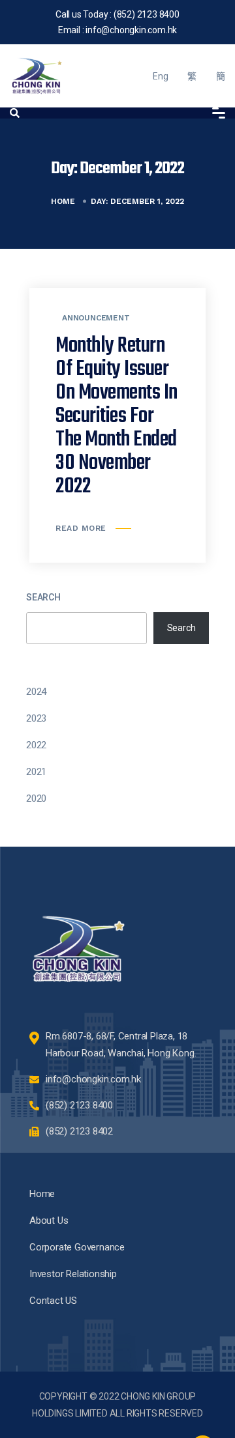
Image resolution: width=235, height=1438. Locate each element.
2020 (36, 798)
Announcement (96, 318)
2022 (36, 745)
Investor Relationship (73, 1274)
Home (63, 201)
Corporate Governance (77, 1247)
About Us (48, 1220)
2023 (36, 718)
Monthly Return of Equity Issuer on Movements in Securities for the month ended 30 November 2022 (116, 416)
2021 (36, 772)
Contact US (53, 1300)
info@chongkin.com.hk (131, 30)
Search (43, 597)
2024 (36, 692)
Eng (160, 76)
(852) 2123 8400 (147, 14)
